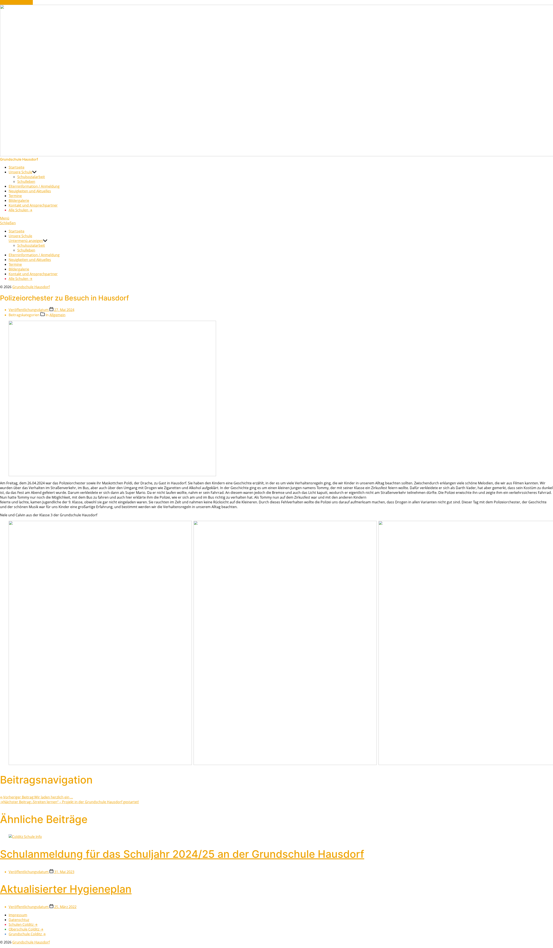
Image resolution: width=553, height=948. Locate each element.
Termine (15, 195)
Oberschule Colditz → (26, 929)
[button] (276, 218)
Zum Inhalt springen (16, 2)
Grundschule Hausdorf (31, 286)
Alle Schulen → (20, 210)
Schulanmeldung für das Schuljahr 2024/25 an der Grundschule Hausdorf (182, 854)
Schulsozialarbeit (31, 176)
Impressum (18, 915)
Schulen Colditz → (23, 924)
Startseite (16, 167)
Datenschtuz (19, 919)
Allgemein (57, 315)
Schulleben (26, 181)
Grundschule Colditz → (27, 934)
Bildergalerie (19, 200)
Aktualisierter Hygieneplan (66, 889)
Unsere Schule (20, 172)
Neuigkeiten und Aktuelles (30, 191)
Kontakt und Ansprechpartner (33, 205)
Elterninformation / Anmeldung (34, 186)
